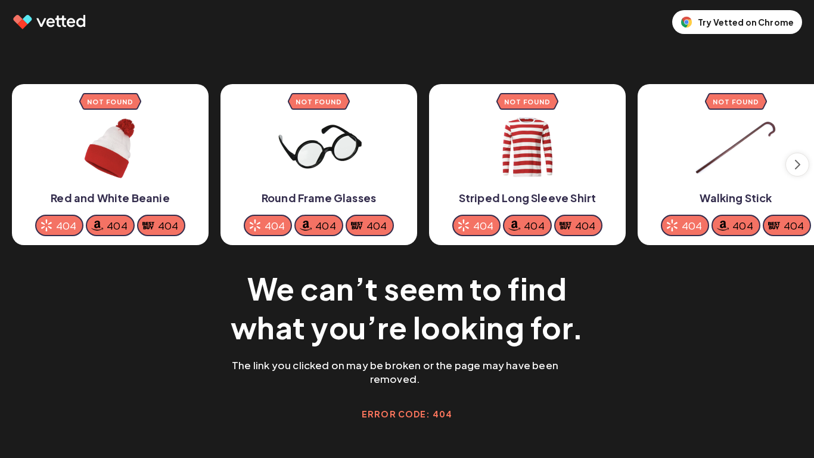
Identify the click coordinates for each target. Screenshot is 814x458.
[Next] (797, 165)
